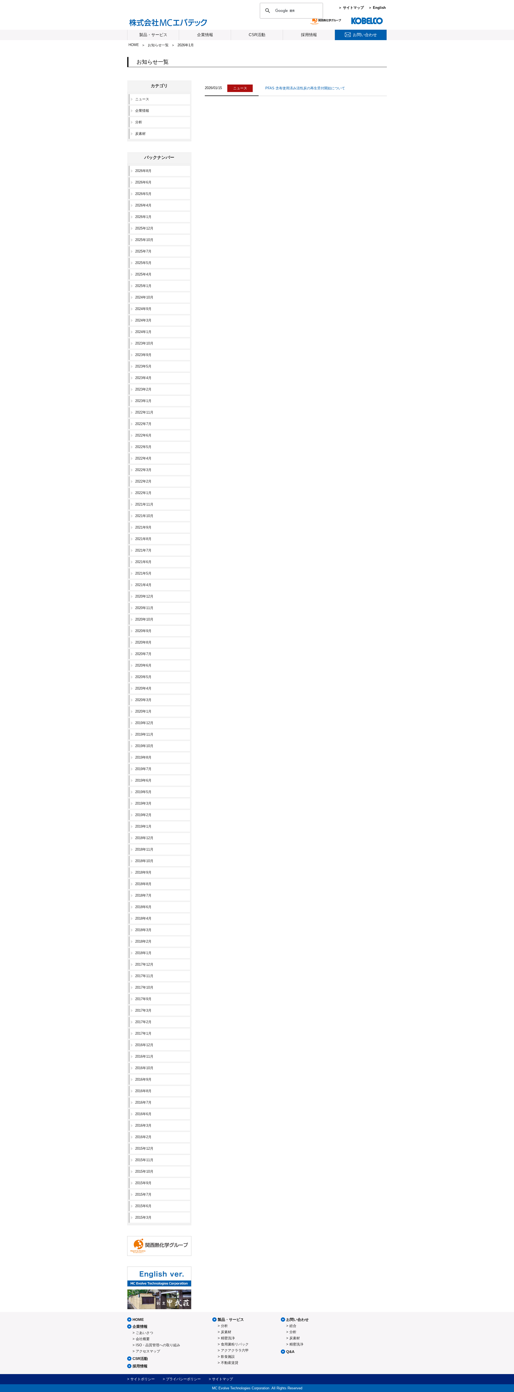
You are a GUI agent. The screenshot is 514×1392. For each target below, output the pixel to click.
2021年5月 (143, 573)
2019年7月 (143, 769)
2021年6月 (143, 562)
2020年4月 (143, 688)
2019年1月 (143, 826)
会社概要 (143, 1339)
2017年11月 (144, 976)
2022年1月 (143, 493)
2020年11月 (144, 608)
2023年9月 (143, 355)
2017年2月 (143, 1022)
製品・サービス (153, 34)
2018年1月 (143, 953)
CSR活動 (257, 34)
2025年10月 (144, 240)
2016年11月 (144, 1056)
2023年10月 (144, 343)
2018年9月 (143, 872)
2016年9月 (143, 1079)
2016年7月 (143, 1102)
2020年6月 (143, 665)
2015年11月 (144, 1160)
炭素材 (140, 134)
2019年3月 (143, 803)
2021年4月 (143, 585)
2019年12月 (144, 723)
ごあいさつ (144, 1333)
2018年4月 (143, 918)
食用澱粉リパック (235, 1344)
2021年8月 (143, 539)
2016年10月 (144, 1068)
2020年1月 (143, 711)
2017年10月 (144, 987)
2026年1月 (143, 217)
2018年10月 (144, 861)
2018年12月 (144, 838)
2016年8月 (143, 1091)
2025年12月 (144, 228)
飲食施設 (228, 1357)
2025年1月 (143, 286)
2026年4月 (143, 205)
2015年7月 (143, 1194)
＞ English (377, 8)
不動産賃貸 (229, 1363)
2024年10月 (144, 297)
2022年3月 (143, 470)
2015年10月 (144, 1171)
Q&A (290, 1351)
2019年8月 (143, 757)
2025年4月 (143, 274)
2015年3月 (143, 1217)
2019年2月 (143, 815)
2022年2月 (143, 481)
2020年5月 (143, 677)
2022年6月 (143, 435)
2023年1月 (143, 401)
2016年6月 (143, 1114)
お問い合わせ (297, 1319)
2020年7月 (143, 654)
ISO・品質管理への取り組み (158, 1345)
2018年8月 (143, 884)
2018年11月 (144, 849)
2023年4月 (143, 378)
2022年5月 (143, 447)
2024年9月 (143, 309)
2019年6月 (143, 780)
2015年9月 (143, 1183)
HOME (133, 45)
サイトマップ (222, 1379)
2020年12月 (144, 596)
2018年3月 (143, 930)
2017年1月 (143, 1033)
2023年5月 (143, 366)
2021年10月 (144, 516)
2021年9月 (143, 527)
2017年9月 (143, 999)
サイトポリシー (142, 1379)
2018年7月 (143, 895)
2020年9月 (143, 631)
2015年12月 (144, 1148)
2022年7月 (143, 424)
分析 (138, 122)
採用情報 (309, 34)
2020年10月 (144, 619)
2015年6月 (143, 1206)
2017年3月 (143, 1010)
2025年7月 (143, 251)
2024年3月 (143, 320)
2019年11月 (144, 734)
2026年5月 (143, 194)
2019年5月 (143, 792)
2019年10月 (144, 746)
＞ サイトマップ (351, 8)
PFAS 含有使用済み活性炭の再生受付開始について (305, 88)
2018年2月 (143, 941)
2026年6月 (143, 182)
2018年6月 (143, 907)
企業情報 (205, 34)
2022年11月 (144, 412)
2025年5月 (143, 263)
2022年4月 (143, 458)
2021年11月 (144, 504)
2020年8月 (143, 642)
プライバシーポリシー (183, 1379)
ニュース (142, 99)
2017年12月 (144, 964)
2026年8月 (143, 171)
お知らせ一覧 (158, 45)
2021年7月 (143, 550)
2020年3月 (143, 700)
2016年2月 (143, 1137)
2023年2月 (143, 389)
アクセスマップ (148, 1351)
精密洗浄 (228, 1338)
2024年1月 (143, 332)
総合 (292, 1326)
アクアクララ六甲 (235, 1350)
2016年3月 (143, 1125)
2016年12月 (144, 1045)
